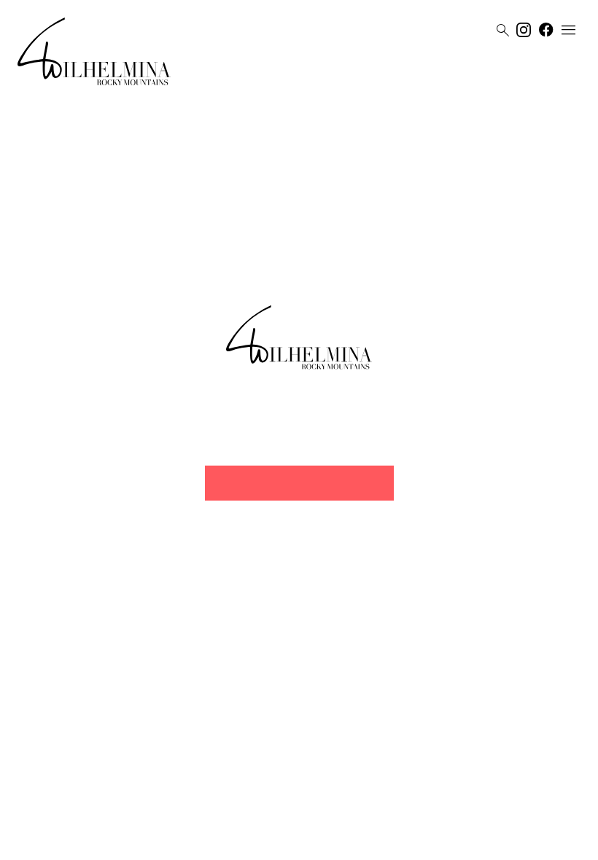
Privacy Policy (284, 843)
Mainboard (390, 843)
